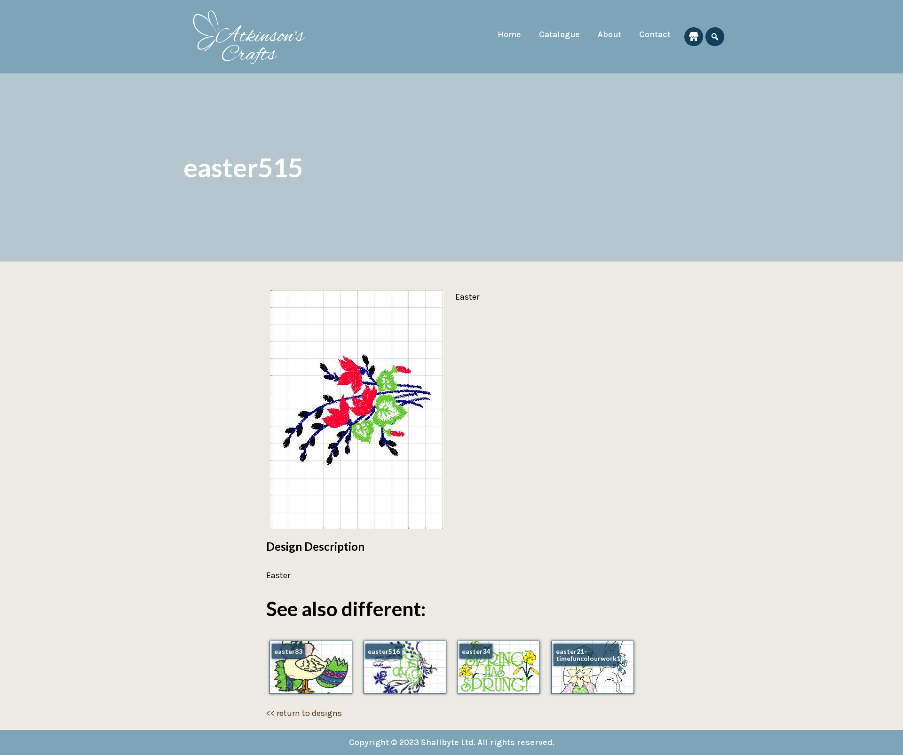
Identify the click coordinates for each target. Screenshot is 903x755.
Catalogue (559, 34)
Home (509, 34)
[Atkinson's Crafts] (254, 36)
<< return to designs (304, 713)
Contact (655, 34)
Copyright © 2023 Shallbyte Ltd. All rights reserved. (451, 742)
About (609, 34)
